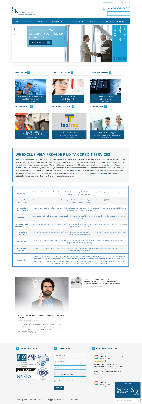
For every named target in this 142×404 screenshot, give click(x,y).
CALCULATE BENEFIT (99, 73)
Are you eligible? (61, 73)
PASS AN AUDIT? (22, 107)
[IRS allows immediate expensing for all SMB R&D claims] (42, 294)
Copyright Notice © (56, 400)
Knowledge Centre (57, 21)
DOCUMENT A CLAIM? (61, 107)
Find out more (37, 42)
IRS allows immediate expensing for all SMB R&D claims (41, 316)
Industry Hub (22, 260)
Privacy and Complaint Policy (29, 400)
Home (16, 21)
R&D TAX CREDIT (77, 21)
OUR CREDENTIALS (28, 348)
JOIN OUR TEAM (96, 107)
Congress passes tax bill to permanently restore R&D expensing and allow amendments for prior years (102, 281)
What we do (21, 73)
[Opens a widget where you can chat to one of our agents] (127, 392)
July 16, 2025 (88, 286)
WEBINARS (92, 21)
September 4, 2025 (23, 320)
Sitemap (74, 400)
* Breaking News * (34, 320)
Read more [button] (98, 374)
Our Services (21, 193)
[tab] (14, 49)
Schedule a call (125, 2)
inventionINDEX (21, 241)
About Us (28, 21)
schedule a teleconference (113, 21)
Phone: (117, 8)
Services (41, 21)
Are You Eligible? (108, 2)
